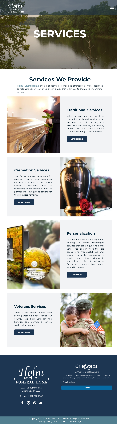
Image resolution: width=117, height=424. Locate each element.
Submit (87, 388)
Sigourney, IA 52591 (31, 391)
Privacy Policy (45, 421)
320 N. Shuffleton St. (31, 388)
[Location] (34, 402)
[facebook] (22, 402)
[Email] (40, 402)
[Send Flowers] (28, 402)
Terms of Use (60, 421)
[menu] (112, 8)
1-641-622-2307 (35, 396)
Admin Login (75, 421)
